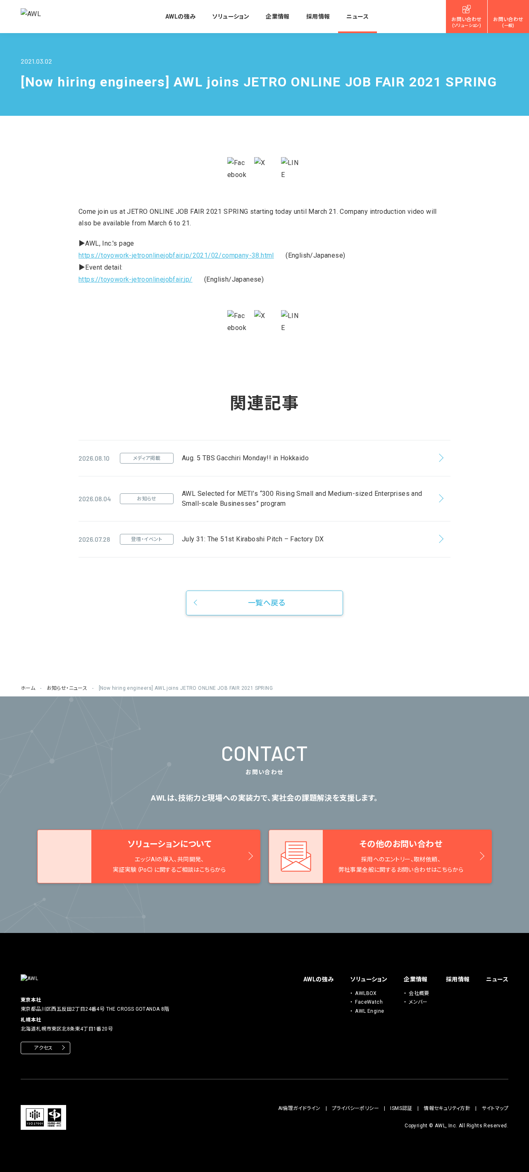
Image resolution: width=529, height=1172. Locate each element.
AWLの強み (180, 16)
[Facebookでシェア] (237, 169)
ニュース (357, 16)
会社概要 (419, 993)
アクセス (43, 1048)
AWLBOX (365, 993)
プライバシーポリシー (355, 1108)
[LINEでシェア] (291, 169)
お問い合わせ (466, 22)
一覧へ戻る (266, 602)
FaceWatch (369, 1002)
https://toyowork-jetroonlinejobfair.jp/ (136, 279)
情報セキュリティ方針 (447, 1108)
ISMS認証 (401, 1108)
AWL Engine (369, 1011)
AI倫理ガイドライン (299, 1108)
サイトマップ (495, 1108)
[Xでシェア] (264, 167)
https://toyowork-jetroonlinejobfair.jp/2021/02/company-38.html (176, 255)
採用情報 (318, 16)
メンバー (418, 1002)
